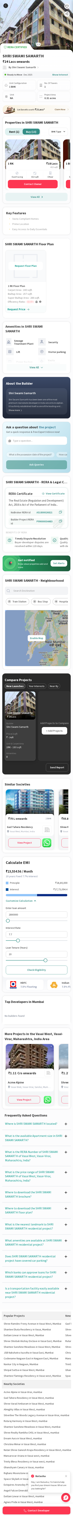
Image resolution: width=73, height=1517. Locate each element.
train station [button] (19, 601)
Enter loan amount (16, 908)
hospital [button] (64, 601)
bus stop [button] (43, 601)
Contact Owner (33, 184)
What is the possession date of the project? (30, 454)
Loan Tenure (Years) (17, 947)
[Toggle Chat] (65, 1497)
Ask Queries (36, 464)
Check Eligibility (36, 970)
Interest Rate (13, 928)
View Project (24, 842)
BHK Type (56, 131)
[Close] (66, 1476)
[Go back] (5, 5)
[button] (27, 302)
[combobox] (39, 591)
